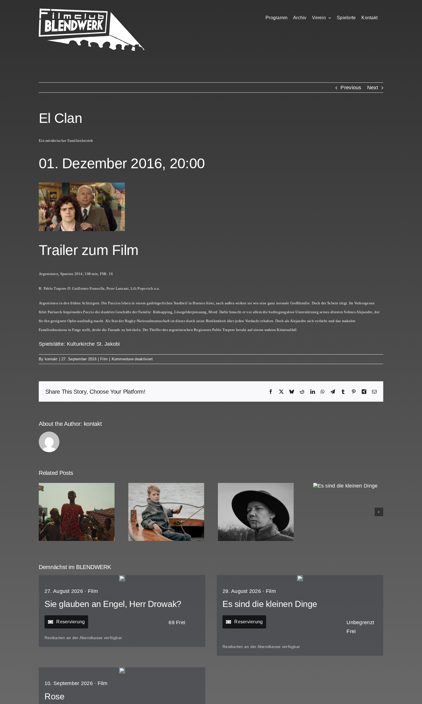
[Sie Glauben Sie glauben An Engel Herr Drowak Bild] (122, 578)
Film (104, 359)
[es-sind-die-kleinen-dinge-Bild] (300, 578)
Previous (350, 87)
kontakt (51, 359)
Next (372, 87)
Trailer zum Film (88, 250)
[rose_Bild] (122, 670)
